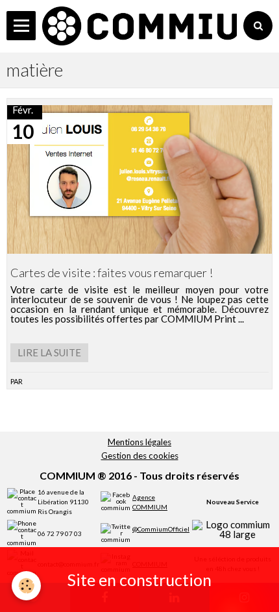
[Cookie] (26, 585)
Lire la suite (49, 352)
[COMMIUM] (139, 25)
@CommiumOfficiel (160, 529)
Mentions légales (139, 442)
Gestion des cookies (139, 455)
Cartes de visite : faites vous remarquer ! (111, 272)
